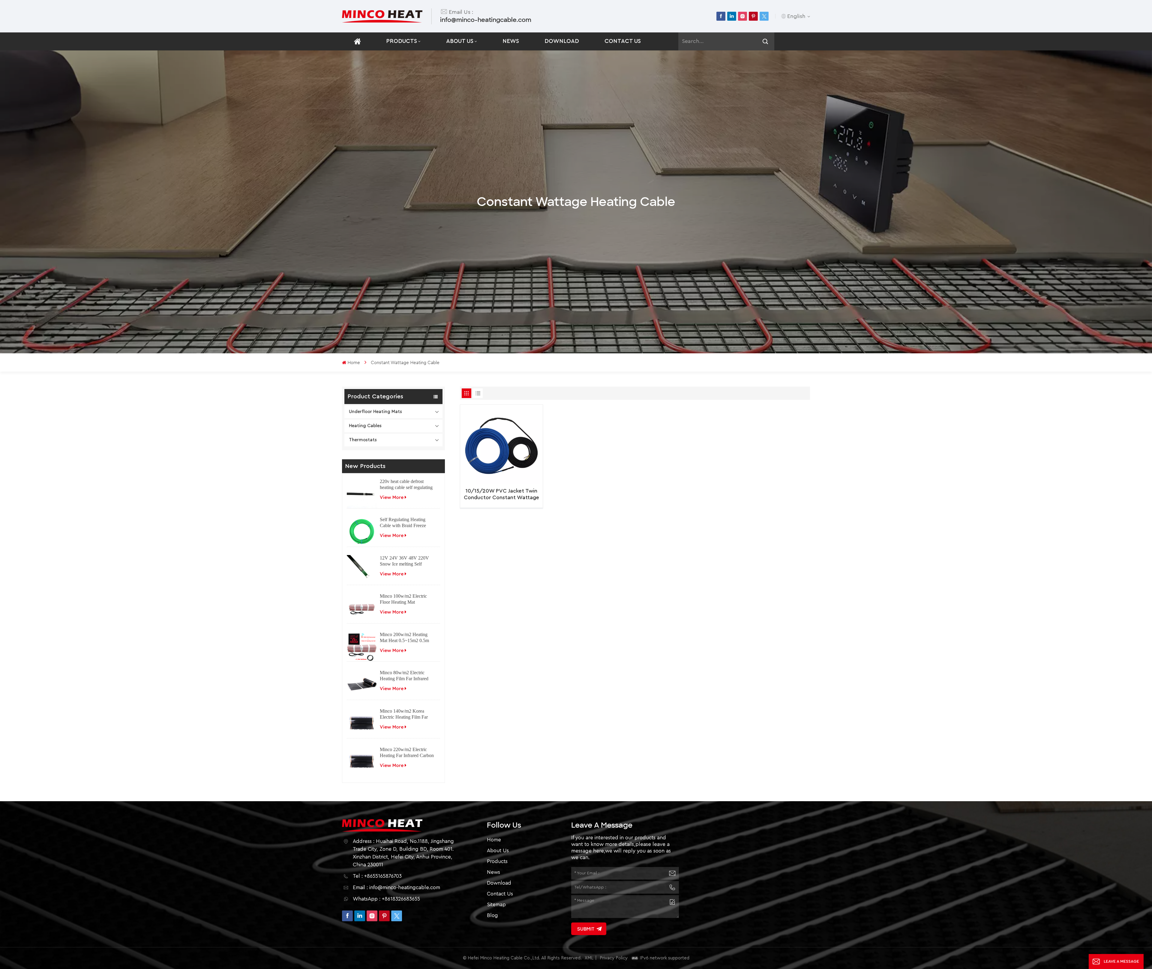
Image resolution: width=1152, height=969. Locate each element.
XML (589, 958)
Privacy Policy (614, 958)
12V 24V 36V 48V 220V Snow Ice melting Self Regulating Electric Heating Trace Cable (406, 561)
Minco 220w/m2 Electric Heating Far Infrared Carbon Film (407, 753)
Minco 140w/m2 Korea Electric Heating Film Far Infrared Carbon (404, 714)
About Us (459, 41)
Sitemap (496, 904)
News (510, 41)
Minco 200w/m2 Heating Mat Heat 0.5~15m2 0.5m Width (404, 638)
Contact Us (622, 41)
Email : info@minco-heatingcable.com (396, 887)
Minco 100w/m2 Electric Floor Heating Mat (403, 599)
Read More (499, 502)
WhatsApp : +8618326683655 (386, 898)
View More (392, 497)
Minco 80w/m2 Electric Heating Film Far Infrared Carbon (404, 676)
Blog (492, 915)
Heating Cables (365, 426)
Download (561, 41)
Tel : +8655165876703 (377, 876)
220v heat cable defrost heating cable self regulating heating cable (406, 485)
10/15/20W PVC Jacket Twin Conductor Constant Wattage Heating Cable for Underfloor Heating (501, 494)
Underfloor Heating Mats (375, 411)
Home (353, 363)
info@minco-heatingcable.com (485, 20)
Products (401, 41)
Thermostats (363, 440)
